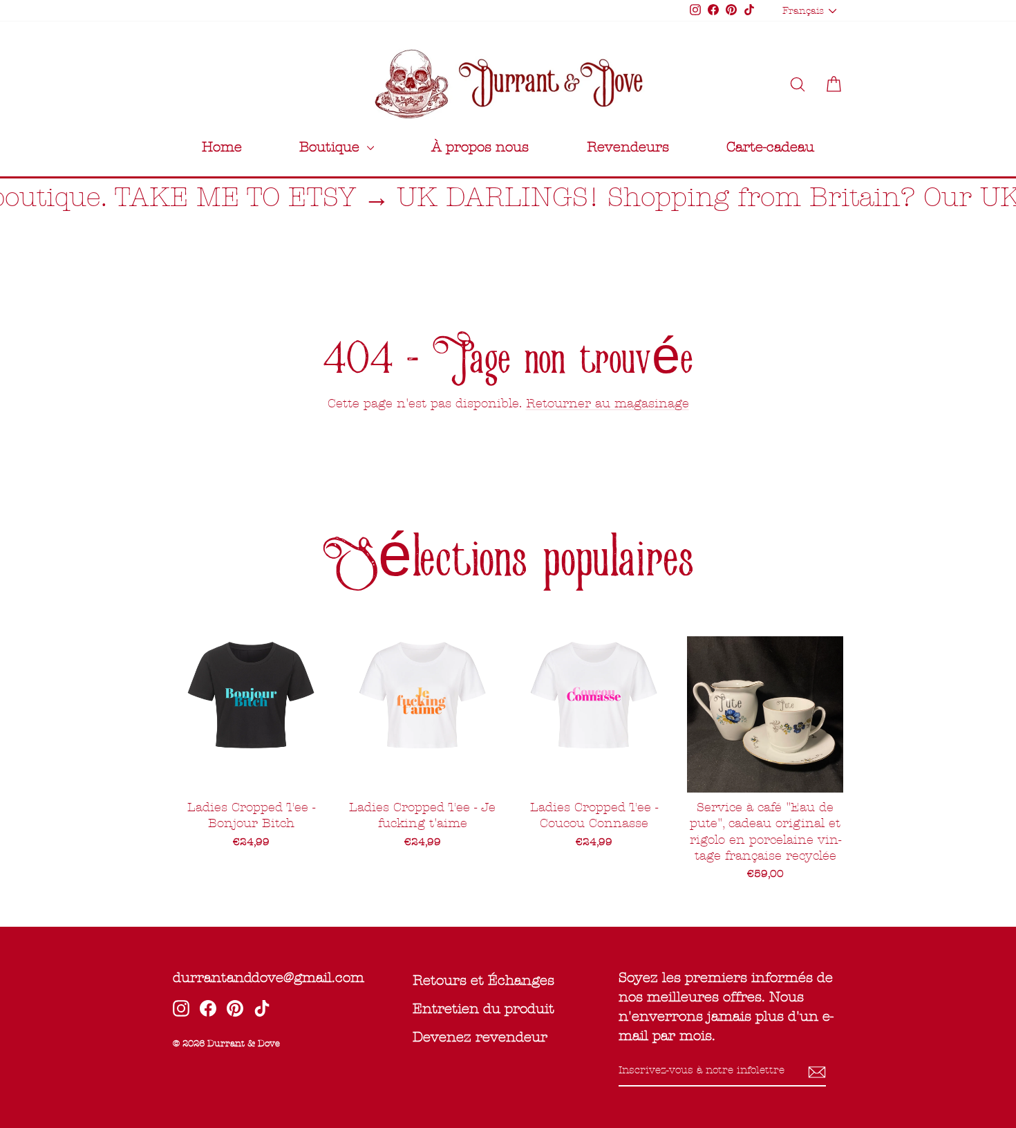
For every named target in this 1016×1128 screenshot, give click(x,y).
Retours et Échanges (483, 980)
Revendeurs (628, 147)
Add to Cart (765, 774)
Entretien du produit (483, 1009)
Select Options (251, 774)
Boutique (331, 147)
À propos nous (480, 147)
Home (222, 147)
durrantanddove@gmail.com (268, 978)
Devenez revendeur (480, 1037)
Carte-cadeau (770, 147)
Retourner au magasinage (607, 403)
